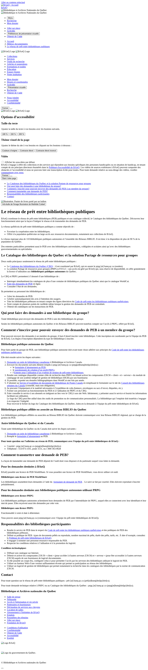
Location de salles (15, 610)
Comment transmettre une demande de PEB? (27, 191)
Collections (12, 56)
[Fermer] (11, 108)
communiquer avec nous (12, 172)
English (10, 638)
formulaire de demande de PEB (67, 482)
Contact (10, 196)
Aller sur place (13, 620)
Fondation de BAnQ (16, 623)
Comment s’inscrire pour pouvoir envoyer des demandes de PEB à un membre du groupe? (48, 188)
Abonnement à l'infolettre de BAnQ (23, 612)
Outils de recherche (16, 61)
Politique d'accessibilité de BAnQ (64, 167)
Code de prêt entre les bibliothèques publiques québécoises (101, 301)
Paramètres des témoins (17, 617)
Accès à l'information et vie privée (22, 602)
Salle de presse (13, 597)
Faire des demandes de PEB (20, 284)
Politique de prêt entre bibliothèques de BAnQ (30, 538)
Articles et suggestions (17, 64)
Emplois (10, 615)
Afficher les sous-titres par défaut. (19, 162)
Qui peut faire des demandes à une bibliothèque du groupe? (34, 186)
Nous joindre (13, 97)
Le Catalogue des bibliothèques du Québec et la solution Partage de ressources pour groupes (49, 183)
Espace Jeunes (13, 72)
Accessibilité (12, 100)
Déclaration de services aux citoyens (23, 607)
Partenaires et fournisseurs (19, 604)
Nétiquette (11, 599)
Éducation (11, 69)
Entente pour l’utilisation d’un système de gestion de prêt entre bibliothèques (48, 372)
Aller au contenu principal (13, 2)
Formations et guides (16, 66)
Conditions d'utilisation (17, 627)
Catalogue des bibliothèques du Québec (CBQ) (31, 266)
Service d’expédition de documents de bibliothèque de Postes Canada (51, 383)
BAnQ (4, 7)
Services (11, 59)
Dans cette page (9, 178)
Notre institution (14, 74)
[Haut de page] (2, 668)
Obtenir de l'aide (14, 633)
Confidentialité (13, 103)
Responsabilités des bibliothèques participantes (28, 194)
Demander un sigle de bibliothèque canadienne (28, 362)
